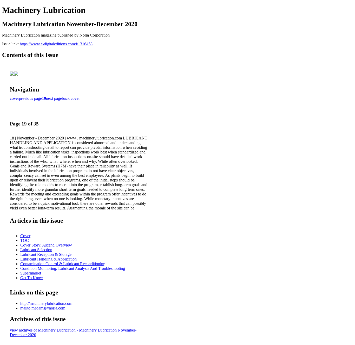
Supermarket (30, 273)
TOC (24, 240)
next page (54, 98)
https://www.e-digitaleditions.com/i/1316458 (56, 44)
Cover (25, 236)
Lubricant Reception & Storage (45, 254)
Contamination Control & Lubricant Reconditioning (62, 264)
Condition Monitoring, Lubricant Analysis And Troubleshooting (72, 268)
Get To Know (31, 278)
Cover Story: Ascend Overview (46, 245)
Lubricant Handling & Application (48, 259)
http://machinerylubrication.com (46, 303)
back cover (71, 98)
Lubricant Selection (36, 250)
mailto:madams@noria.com (42, 308)
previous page (30, 98)
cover (14, 98)
